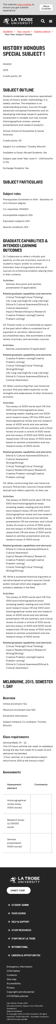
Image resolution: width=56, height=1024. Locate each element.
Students (8, 31)
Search (43, 21)
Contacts (12, 975)
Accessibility (14, 983)
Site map (11, 979)
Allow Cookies (46, 7)
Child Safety (13, 970)
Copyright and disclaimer (20, 991)
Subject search (42, 31)
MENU (50, 21)
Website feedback (14, 1011)
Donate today (18, 890)
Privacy (11, 987)
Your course (23, 31)
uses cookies (24, 4)
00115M (24, 1019)
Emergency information (19, 966)
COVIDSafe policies (17, 996)
